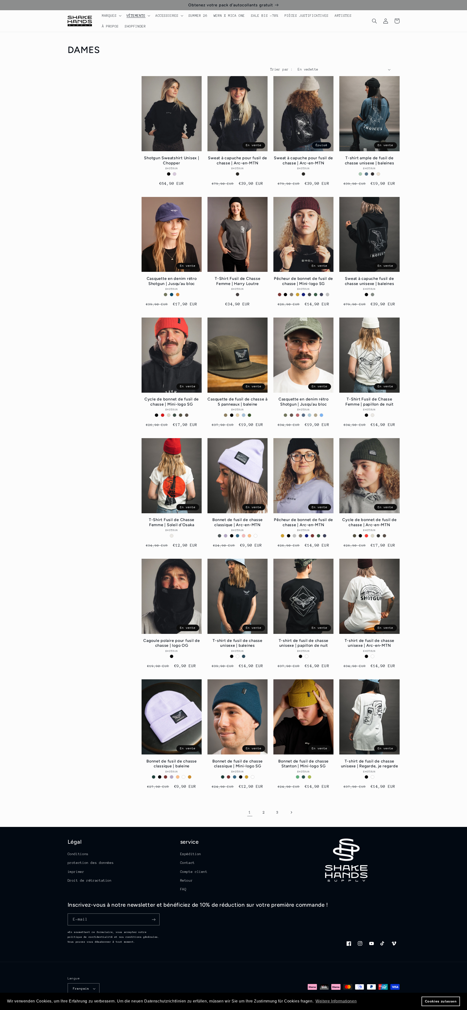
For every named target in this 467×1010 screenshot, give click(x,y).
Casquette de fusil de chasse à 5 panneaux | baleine (237, 401)
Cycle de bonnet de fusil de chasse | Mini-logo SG (171, 401)
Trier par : (281, 69)
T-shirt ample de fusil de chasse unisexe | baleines (369, 160)
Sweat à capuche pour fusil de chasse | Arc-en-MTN (237, 160)
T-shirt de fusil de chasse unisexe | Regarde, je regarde (369, 763)
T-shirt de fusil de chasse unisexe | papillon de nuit (304, 643)
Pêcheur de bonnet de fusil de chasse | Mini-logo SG (303, 281)
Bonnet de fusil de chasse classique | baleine (171, 763)
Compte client (193, 872)
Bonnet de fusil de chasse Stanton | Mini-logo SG (303, 763)
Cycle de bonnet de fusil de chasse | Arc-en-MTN (369, 522)
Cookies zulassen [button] (441, 1001)
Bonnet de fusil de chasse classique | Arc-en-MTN (237, 522)
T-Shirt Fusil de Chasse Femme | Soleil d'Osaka (171, 522)
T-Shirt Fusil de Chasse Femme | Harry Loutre (237, 281)
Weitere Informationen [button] (336, 1001)
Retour (186, 880)
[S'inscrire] (153, 919)
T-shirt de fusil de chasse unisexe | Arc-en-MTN (370, 643)
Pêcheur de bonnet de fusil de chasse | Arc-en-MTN (303, 522)
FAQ (183, 889)
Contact (187, 863)
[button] (111, 15)
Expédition (190, 854)
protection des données (91, 863)
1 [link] (250, 812)
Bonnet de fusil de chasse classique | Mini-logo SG (237, 763)
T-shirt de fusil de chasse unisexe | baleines (237, 643)
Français (81, 988)
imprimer (76, 872)
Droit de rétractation (90, 880)
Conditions (78, 854)
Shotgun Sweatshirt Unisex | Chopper (171, 160)
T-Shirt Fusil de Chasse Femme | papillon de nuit (369, 401)
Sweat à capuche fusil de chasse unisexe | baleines (369, 281)
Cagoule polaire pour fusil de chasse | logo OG (171, 643)
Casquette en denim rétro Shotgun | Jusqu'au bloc (172, 281)
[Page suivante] (291, 812)
